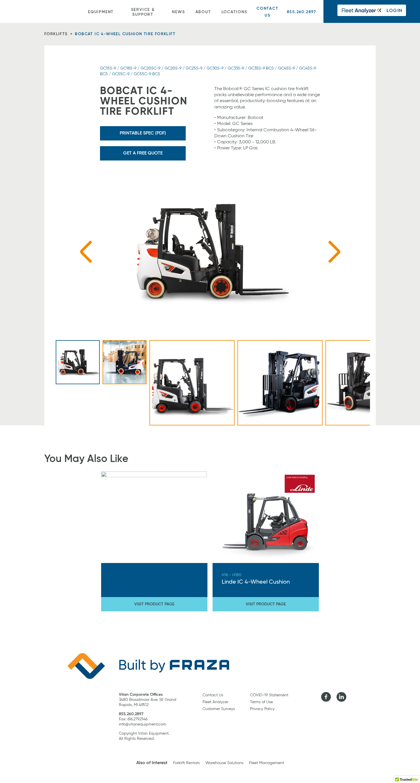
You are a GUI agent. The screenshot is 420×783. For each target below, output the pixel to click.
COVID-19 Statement (269, 695)
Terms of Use (261, 702)
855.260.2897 (301, 12)
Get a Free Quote (143, 153)
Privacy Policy (262, 709)
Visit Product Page (154, 604)
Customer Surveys (219, 709)
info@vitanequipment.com (142, 724)
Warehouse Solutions (224, 763)
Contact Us (268, 12)
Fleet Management (266, 763)
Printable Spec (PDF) (143, 133)
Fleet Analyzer (215, 702)
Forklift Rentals (186, 763)
